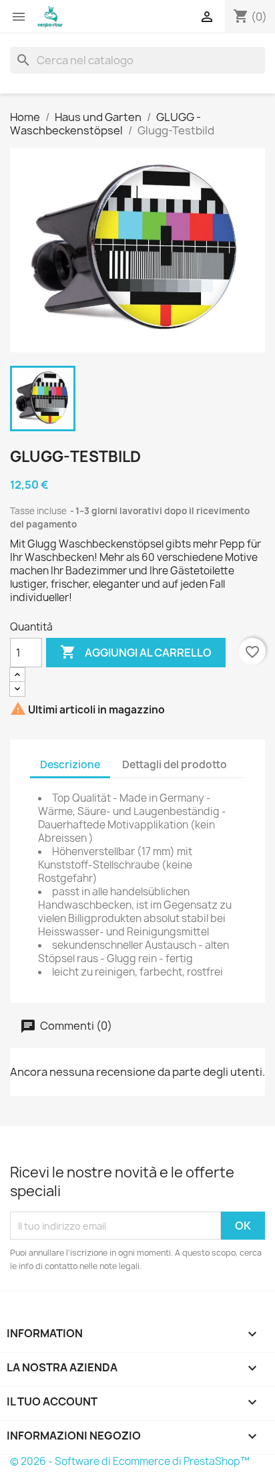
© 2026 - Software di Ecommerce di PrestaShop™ (130, 1461)
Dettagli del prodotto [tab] (174, 765)
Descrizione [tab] (70, 765)
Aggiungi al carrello (136, 652)
